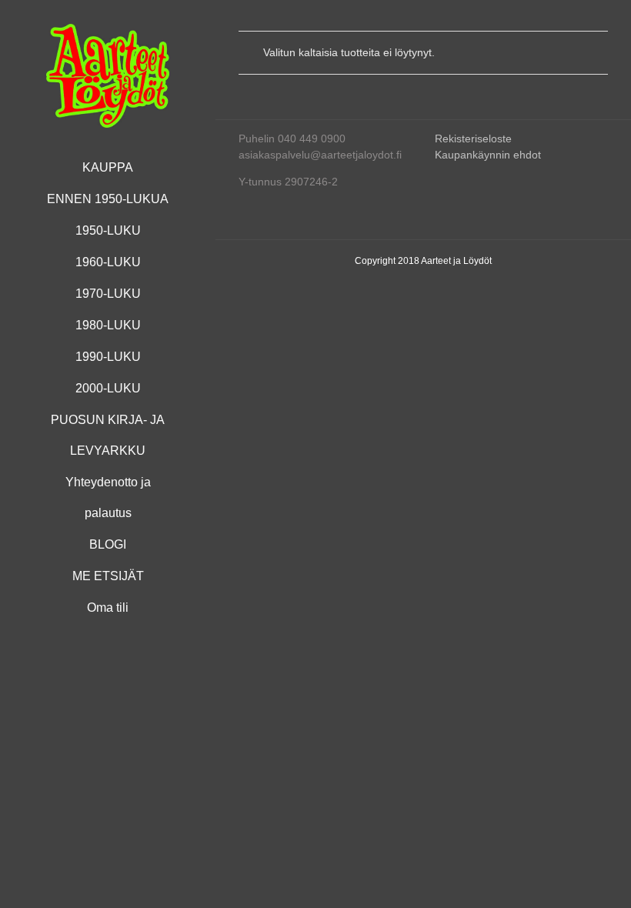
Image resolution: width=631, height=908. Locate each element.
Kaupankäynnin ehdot (488, 155)
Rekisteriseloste (473, 138)
